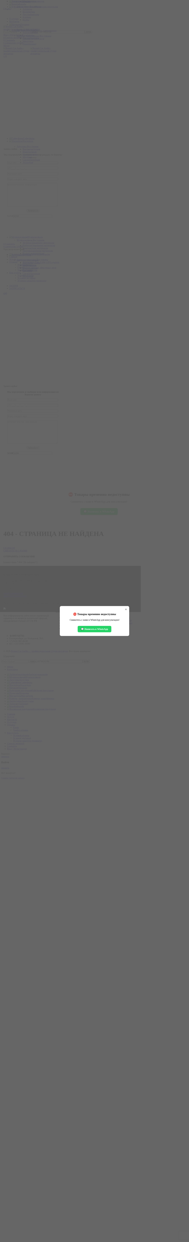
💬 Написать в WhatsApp (94, 629)
